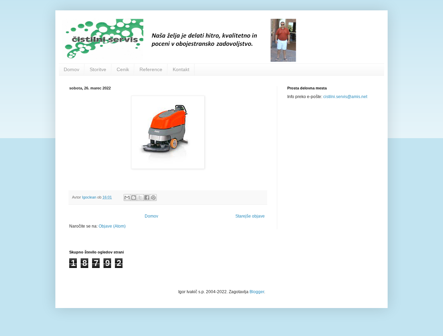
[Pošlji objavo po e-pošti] (127, 197)
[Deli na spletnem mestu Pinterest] (153, 197)
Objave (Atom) (112, 226)
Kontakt (181, 69)
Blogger (257, 291)
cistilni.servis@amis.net (345, 96)
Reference (150, 69)
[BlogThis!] (133, 197)
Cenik (123, 69)
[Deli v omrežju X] (140, 197)
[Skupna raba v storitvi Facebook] (146, 197)
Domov (71, 69)
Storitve (98, 69)
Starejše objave (250, 216)
